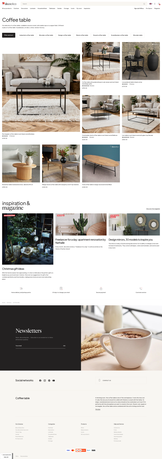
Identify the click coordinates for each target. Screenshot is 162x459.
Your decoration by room (21, 430)
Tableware (52, 8)
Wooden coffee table (46, 35)
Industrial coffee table (27, 35)
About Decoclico (19, 427)
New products (84, 430)
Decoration (24, 8)
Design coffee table (64, 35)
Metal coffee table (82, 35)
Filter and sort (8, 35)
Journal (17, 434)
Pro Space (149, 8)
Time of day (18, 432)
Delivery (116, 438)
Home (3, 302)
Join (64, 345)
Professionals (19, 438)
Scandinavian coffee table (119, 35)
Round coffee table (99, 35)
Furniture (16, 8)
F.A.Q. (115, 430)
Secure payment (118, 436)
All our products (7, 8)
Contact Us (117, 427)
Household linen (42, 8)
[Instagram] (45, 381)
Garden (59, 8)
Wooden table (137, 35)
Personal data (24, 456)
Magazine (157, 8)
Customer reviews (118, 434)
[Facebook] (40, 381)
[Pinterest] (49, 381)
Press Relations (19, 436)
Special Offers (139, 8)
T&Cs (16, 456)
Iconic (73, 8)
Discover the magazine (153, 208)
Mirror (82, 427)
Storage (66, 8)
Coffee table (16, 302)
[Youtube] (54, 381)
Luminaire (32, 8)
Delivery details (118, 432)
